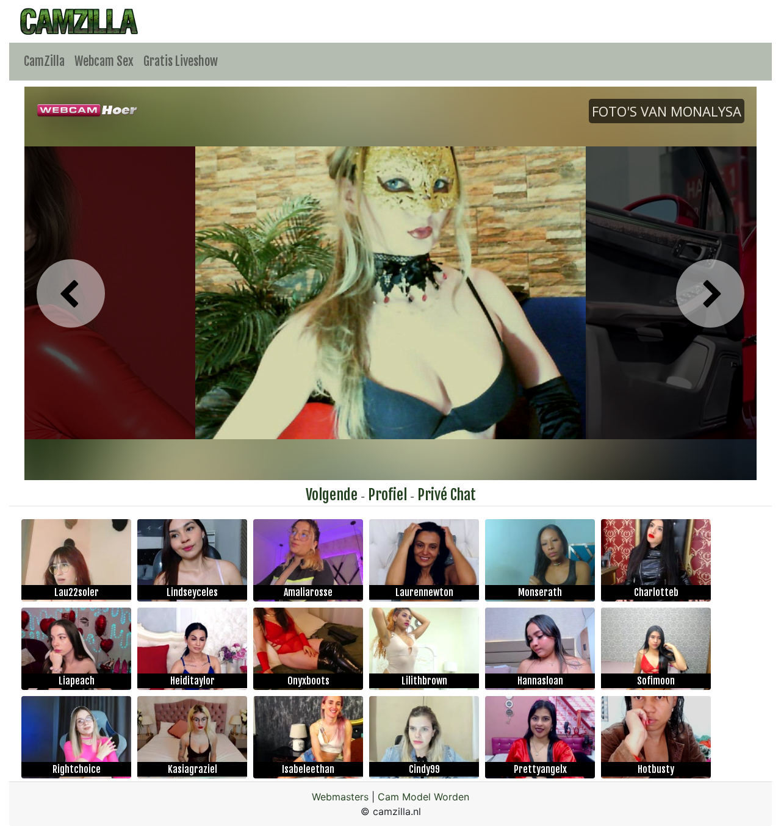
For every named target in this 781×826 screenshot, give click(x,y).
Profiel (387, 495)
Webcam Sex (104, 61)
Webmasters (340, 797)
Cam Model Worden (423, 797)
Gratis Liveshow (180, 61)
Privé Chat (446, 495)
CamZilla (44, 61)
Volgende (332, 495)
